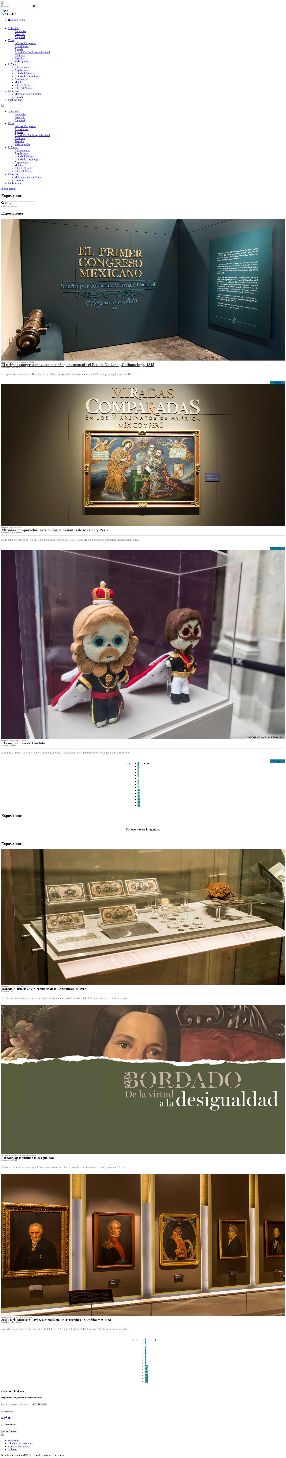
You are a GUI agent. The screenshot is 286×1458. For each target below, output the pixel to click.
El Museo (13, 64)
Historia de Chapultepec (27, 76)
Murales (19, 82)
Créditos (12, 1449)
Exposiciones (21, 46)
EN (14, 14)
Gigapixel (20, 37)
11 (139, 793)
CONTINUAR (39, 1404)
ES (6, 14)
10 (139, 790)
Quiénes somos (22, 67)
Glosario (19, 97)
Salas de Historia (23, 85)
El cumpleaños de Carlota (23, 743)
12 (139, 796)
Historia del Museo (24, 73)
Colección (13, 28)
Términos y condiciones (20, 1443)
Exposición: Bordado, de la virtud (32, 52)
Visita (11, 40)
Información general (25, 43)
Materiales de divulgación (28, 94)
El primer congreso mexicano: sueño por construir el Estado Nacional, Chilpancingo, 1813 (77, 365)
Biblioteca (20, 55)
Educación (13, 91)
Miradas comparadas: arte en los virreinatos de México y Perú (54, 530)
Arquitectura (21, 70)
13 (139, 799)
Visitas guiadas (22, 61)
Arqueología (21, 79)
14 (139, 802)
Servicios (19, 58)
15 (139, 805)
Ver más (277, 382)
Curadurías (20, 31)
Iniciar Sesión (18, 20)
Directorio (13, 1440)
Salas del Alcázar (23, 88)
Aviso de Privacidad (18, 1446)
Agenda (19, 49)
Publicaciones (15, 99)
